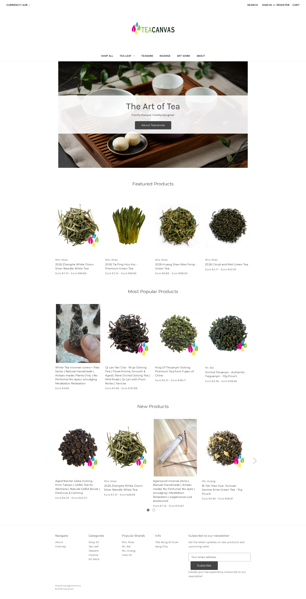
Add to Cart (78, 337)
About (201, 55)
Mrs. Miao (128, 542)
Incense (165, 55)
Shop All (107, 55)
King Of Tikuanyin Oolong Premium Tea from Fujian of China (174, 371)
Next (254, 460)
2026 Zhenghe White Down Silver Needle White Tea (74, 266)
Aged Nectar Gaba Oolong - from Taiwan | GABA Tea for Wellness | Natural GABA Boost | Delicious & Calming (77, 487)
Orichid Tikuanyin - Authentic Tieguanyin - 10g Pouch (225, 374)
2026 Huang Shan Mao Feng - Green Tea (176, 266)
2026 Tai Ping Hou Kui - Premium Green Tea (121, 266)
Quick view (75, 222)
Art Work (183, 55)
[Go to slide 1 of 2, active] (148, 510)
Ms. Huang (128, 550)
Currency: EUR (17, 5)
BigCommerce (74, 585)
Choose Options (78, 229)
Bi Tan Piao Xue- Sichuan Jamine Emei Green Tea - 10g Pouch (222, 489)
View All (127, 555)
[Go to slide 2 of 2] (153, 510)
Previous (47, 460)
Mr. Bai (126, 546)
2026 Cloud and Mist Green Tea (226, 264)
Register (283, 5)
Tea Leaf (125, 55)
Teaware (147, 55)
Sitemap (60, 546)
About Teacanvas (153, 125)
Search (252, 5)
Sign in (267, 5)
